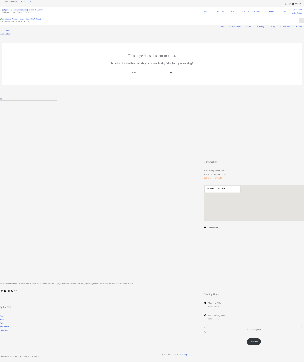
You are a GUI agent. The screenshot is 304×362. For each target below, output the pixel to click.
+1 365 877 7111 (24, 2)
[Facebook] (290, 4)
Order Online (297, 13)
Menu (2, 320)
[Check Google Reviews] (12, 291)
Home (2, 316)
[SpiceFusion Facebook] (5, 291)
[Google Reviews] (300, 4)
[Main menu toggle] (301, 20)
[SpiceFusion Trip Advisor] (15, 291)
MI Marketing (182, 355)
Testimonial (4, 327)
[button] (297, 9)
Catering (3, 323)
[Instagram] (293, 4)
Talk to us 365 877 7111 (213, 178)
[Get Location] (211, 228)
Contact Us (4, 330)
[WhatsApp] (286, 4)
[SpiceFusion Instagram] (9, 291)
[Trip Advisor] (296, 4)
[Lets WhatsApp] (2, 291)
